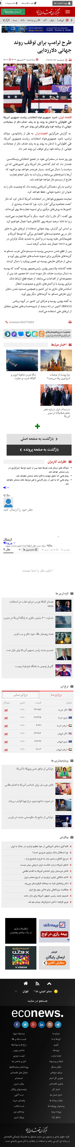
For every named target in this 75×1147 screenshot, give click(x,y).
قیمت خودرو (18, 1056)
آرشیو (56, 1045)
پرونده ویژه (56, 1112)
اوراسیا (60, 20)
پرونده (10, 68)
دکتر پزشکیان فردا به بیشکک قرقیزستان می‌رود (47, 884)
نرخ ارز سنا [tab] (56, 695)
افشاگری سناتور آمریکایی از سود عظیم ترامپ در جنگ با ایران (40, 846)
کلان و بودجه (34, 20)
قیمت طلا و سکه (28, 3)
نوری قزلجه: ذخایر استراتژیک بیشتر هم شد (48, 902)
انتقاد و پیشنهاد (56, 1061)
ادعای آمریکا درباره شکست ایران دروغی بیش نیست (44, 865)
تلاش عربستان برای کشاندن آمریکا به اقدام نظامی (45, 871)
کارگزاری (6, 20)
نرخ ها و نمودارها (18, 1045)
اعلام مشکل (56, 1067)
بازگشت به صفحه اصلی (37, 439)
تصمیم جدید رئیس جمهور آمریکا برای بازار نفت (46, 896)
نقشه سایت (56, 1056)
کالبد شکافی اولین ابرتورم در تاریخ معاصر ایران (46, 877)
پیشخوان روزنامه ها (56, 1106)
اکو (45, 20)
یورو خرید (63, 717)
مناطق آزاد (56, 1117)
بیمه (15, 20)
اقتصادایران (41, 133)
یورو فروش (62, 741)
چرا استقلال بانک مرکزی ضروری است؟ (50, 853)
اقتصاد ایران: (65, 117)
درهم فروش (62, 749)
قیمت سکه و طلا (19, 1039)
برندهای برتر (18, 1112)
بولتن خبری (19, 1084)
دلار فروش (63, 733)
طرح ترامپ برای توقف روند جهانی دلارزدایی (43, 46)
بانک (22, 20)
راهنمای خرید (19, 1101)
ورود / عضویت (61, 3)
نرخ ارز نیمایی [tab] (20, 695)
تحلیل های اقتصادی (19, 1073)
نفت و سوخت (10, 3)
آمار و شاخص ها (19, 1061)
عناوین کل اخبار (56, 1078)
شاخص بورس (18, 1050)
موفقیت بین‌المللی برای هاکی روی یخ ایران (49, 890)
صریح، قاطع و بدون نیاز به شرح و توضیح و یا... (46, 859)
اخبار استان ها (56, 1095)
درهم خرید (62, 725)
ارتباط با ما (56, 1039)
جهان (51, 20)
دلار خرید (63, 710)
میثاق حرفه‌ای (56, 1073)
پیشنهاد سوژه (19, 1034)
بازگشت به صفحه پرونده (41, 450)
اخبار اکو (56, 1089)
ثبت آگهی (18, 1095)
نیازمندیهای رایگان (19, 1089)
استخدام (19, 1078)
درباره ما (56, 1034)
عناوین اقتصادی (56, 1084)
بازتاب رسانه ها (56, 1101)
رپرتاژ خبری (19, 1117)
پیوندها (56, 1050)
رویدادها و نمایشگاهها (18, 1067)
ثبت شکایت (19, 1106)
